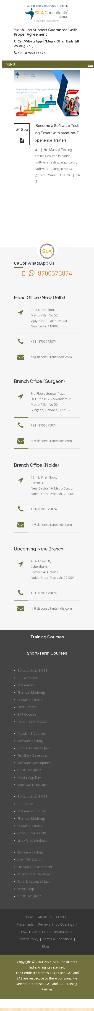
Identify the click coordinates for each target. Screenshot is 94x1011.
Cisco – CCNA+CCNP (32, 721)
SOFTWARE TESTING (55, 175)
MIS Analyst (26, 685)
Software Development (34, 763)
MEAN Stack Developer (34, 874)
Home (29, 917)
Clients (61, 917)
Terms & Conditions (57, 939)
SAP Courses (26, 714)
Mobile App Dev (29, 777)
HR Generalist (27, 678)
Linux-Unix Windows (32, 840)
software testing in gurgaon (55, 162)
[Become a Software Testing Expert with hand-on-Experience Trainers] (22, 140)
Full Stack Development (34, 867)
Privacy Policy (28, 939)
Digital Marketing (29, 700)
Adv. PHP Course (29, 859)
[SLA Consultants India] (47, 13)
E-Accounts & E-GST (32, 670)
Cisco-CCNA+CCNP (31, 833)
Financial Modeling (31, 692)
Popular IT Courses (31, 733)
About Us (45, 917)
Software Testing (30, 741)
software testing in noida (53, 168)
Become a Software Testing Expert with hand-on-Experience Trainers (57, 133)
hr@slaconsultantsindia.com (51, 357)
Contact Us (40, 931)
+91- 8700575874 (44, 341)
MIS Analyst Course (31, 811)
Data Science (27, 707)
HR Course (25, 804)
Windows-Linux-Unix (32, 784)
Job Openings (64, 924)
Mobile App (25, 889)
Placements (25, 924)
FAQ (24, 931)
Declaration (61, 931)
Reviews (44, 924)
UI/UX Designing (29, 770)
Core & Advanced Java (33, 748)
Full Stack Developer (32, 755)
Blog (45, 946)
